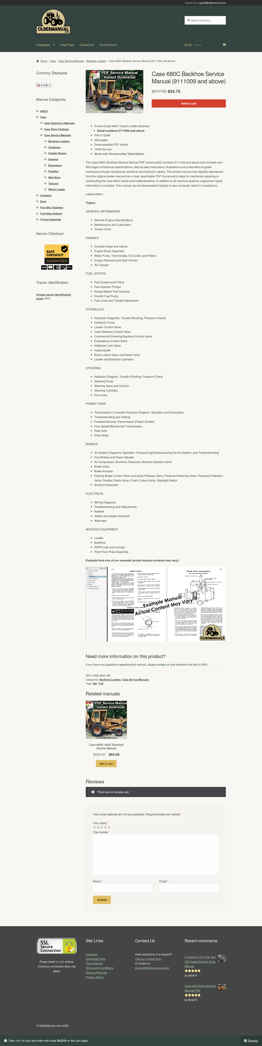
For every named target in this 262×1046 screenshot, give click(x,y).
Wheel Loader (56, 189)
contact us (163, 664)
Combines (54, 147)
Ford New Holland (51, 213)
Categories (43, 45)
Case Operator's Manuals (59, 123)
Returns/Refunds (96, 972)
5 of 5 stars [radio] (108, 827)
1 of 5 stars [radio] (94, 827)
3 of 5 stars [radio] (101, 827)
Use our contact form (148, 959)
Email (163, 881)
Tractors (53, 183)
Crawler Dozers (57, 153)
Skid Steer (54, 177)
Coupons (91, 954)
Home (43, 61)
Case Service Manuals (71, 61)
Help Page (67, 45)
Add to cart (188, 103)
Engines (53, 159)
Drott (43, 201)
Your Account (107, 45)
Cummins (46, 195)
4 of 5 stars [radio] (105, 827)
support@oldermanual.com (212, 2)
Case (53, 61)
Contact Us (87, 45)
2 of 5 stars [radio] (98, 827)
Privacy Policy (95, 977)
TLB (100, 683)
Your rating (101, 823)
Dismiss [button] (253, 1041)
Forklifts (53, 171)
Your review (101, 832)
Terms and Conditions (99, 968)
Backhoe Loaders (96, 61)
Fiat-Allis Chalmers (51, 207)
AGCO (44, 111)
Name (97, 881)
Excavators (55, 165)
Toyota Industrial (50, 219)
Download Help (96, 959)
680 (95, 683)
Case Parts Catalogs (56, 129)
